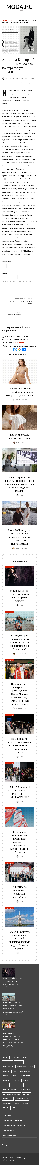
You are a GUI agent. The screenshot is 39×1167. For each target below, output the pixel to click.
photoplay (18, 1062)
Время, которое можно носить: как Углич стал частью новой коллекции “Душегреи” (19, 642)
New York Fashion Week (11, 1094)
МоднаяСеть (7, 1062)
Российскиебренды (22, 1098)
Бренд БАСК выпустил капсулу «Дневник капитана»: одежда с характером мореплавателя (19, 537)
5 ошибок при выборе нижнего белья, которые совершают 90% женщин (19, 392)
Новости (14, 1076)
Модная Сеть (7, 1098)
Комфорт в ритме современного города (19, 436)
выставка (26, 1094)
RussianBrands (25, 1071)
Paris (14, 1108)
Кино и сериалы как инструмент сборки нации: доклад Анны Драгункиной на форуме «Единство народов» (19, 484)
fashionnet (16, 1057)
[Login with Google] (19, 349)
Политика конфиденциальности (14, 1120)
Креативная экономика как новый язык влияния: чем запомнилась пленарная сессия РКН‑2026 (19, 842)
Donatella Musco (25, 277)
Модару (5, 1076)
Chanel (17, 1103)
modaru (5, 1057)
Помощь (4, 1145)
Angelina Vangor (9, 277)
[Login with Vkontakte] (24, 349)
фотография (7, 1103)
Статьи (5, 1085)
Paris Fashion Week (10, 1089)
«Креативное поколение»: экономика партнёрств (19, 891)
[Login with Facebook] (15, 349)
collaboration (17, 1085)
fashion (25, 1080)
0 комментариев (27, 83)
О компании (6, 1115)
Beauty (5, 1108)
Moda (14, 1071)
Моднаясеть (7, 1080)
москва (25, 1103)
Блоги (13, 20)
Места (17, 1080)
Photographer (8, 1066)
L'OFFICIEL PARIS (9, 281)
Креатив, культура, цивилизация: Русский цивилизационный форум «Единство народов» (19, 940)
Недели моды (25, 1076)
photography (21, 1066)
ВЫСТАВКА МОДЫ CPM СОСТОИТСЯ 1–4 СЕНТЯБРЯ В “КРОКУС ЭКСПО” (19, 792)
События (6, 1071)
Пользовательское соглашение (14, 1125)
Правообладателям (9, 1135)
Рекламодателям (8, 1130)
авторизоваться (19, 342)
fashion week (25, 1089)
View (18, 371)
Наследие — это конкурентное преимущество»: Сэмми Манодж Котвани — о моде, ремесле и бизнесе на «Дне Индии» (19, 694)
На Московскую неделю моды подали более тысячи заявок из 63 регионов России (19, 745)
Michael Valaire (25, 281)
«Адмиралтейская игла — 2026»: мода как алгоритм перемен (19, 595)
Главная (4, 20)
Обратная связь (8, 1140)
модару (25, 1057)
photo (31, 1066)
